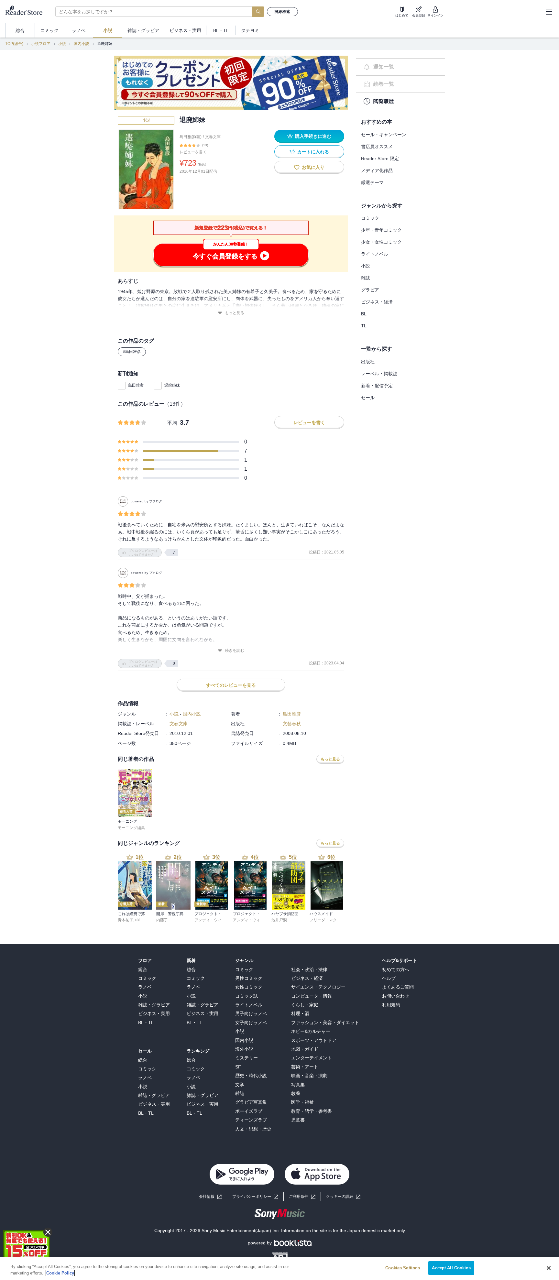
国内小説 (81, 43)
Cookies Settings (402, 1267)
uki (137, 920)
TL (364, 325)
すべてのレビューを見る (231, 685)
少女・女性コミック (381, 242)
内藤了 (162, 920)
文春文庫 (213, 137)
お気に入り (313, 167)
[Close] (549, 1268)
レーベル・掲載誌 (379, 373)
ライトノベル (374, 254)
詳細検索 (282, 11)
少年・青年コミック (381, 230)
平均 (172, 423)
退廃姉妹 (172, 385)
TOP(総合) (14, 43)
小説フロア (40, 43)
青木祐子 (125, 920)
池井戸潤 (279, 920)
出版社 (368, 361)
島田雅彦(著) (191, 137)
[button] (343, 1196)
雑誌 (365, 277)
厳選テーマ (372, 182)
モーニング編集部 (133, 828)
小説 (62, 43)
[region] (279, 1268)
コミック (370, 218)
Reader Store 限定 (380, 158)
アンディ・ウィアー (211, 920)
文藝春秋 (292, 723)
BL (364, 313)
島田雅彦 (136, 385)
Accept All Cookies (451, 1267)
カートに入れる (313, 151)
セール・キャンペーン (383, 134)
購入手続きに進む (313, 136)
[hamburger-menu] (549, 11)
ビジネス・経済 (377, 301)
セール (368, 397)
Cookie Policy (60, 1273)
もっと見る (234, 313)
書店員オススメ (377, 146)
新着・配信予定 (377, 385)
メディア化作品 (377, 170)
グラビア (370, 289)
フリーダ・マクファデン (331, 920)
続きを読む (234, 650)
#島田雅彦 (132, 351)
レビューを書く (193, 152)
